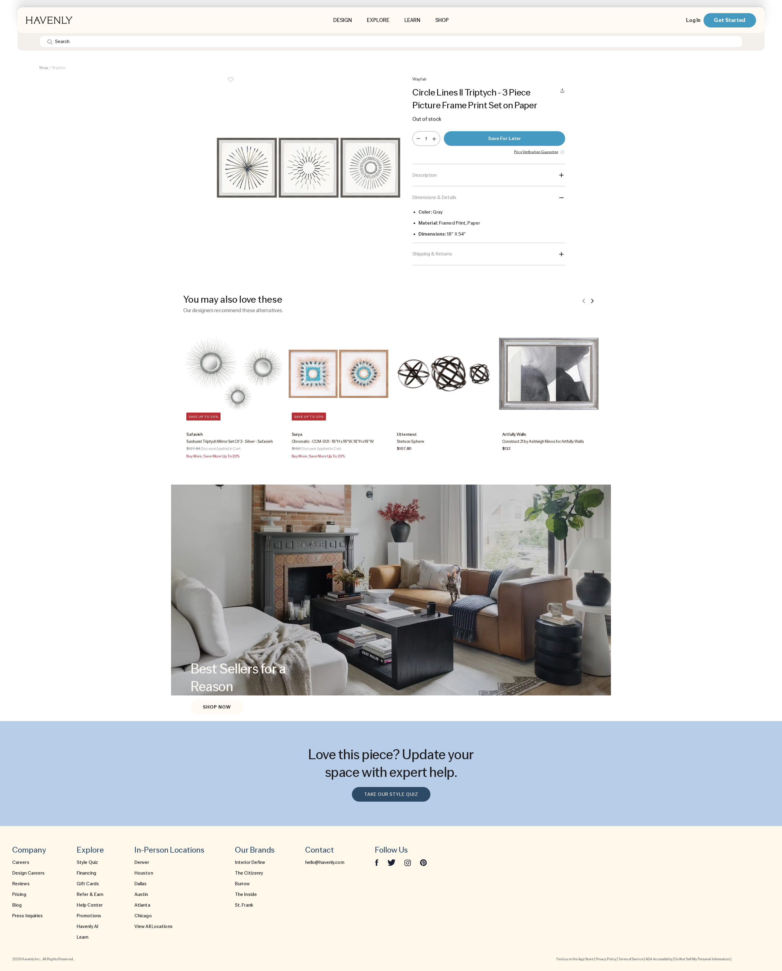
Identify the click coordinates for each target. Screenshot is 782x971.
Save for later (504, 138)
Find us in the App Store (575, 959)
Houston (143, 873)
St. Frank (244, 905)
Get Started (729, 20)
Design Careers (28, 873)
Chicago (143, 916)
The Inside (246, 894)
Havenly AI (87, 926)
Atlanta (142, 905)
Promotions (89, 916)
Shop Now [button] (217, 707)
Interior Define (250, 862)
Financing (86, 873)
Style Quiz (87, 862)
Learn (83, 937)
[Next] (592, 300)
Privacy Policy (606, 959)
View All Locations (153, 926)
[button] (308, 170)
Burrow (242, 883)
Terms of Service (630, 959)
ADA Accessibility (658, 959)
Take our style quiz (391, 794)
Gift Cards (88, 883)
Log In (693, 20)
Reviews (21, 883)
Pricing (19, 894)
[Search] (50, 41)
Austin (141, 894)
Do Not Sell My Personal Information (702, 959)
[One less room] (418, 139)
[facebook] (376, 862)
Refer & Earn (90, 894)
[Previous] (583, 300)
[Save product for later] (230, 83)
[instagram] (407, 862)
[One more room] (434, 138)
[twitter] (391, 862)
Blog (17, 905)
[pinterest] (423, 862)
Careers (20, 862)
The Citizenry (249, 873)
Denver (141, 862)
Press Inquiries (27, 916)
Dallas (140, 883)
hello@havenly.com (324, 862)
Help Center (90, 905)
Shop (43, 68)
